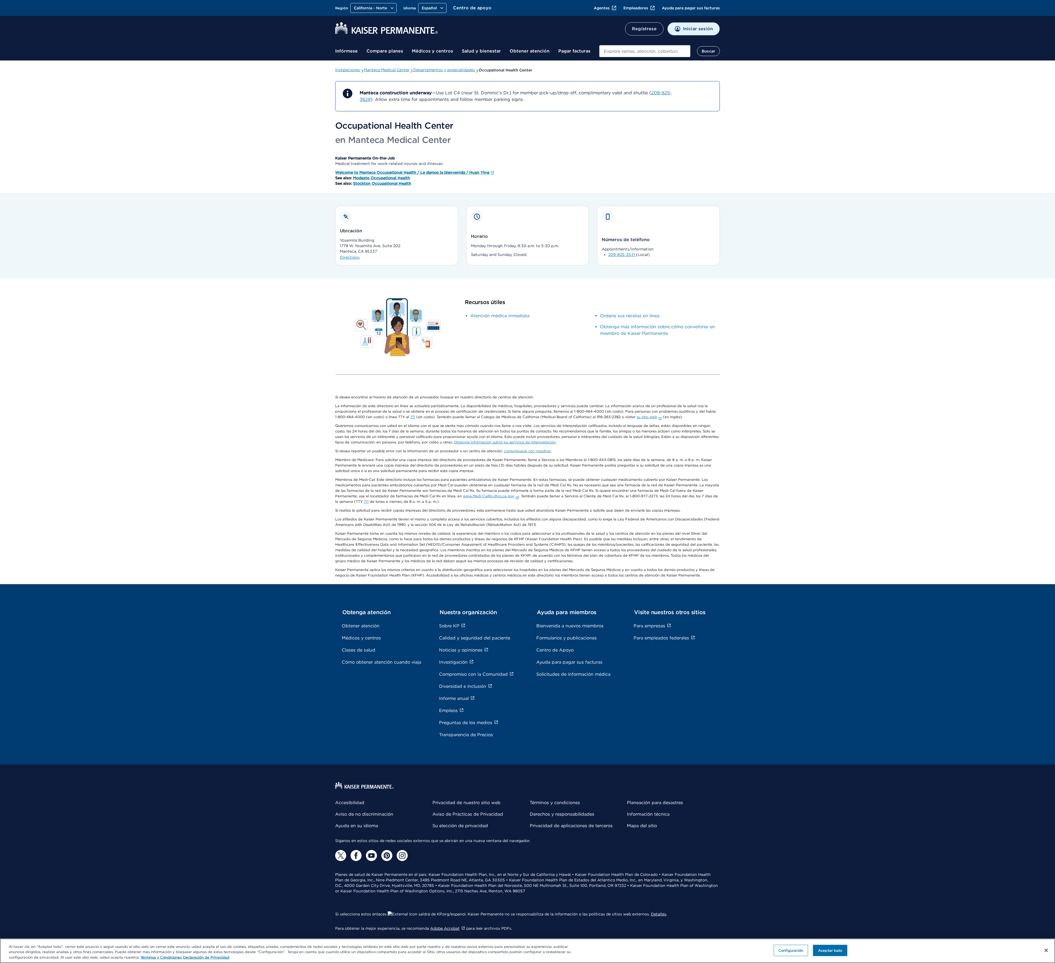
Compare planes (385, 51)
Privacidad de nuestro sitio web (466, 802)
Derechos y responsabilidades (562, 814)
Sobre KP (449, 625)
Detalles (658, 914)
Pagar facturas (574, 51)
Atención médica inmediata (499, 315)
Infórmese (346, 51)
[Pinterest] (386, 855)
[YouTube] (371, 855)
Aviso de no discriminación (364, 814)
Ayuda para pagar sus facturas (691, 8)
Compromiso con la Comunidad (473, 674)
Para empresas (649, 625)
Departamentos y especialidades (444, 70)
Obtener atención (529, 51)
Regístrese (644, 28)
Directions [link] (350, 257)
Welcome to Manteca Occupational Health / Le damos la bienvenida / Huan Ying (412, 172)
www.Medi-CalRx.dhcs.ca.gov (488, 496)
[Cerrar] (1046, 950)
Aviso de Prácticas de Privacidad (467, 814)
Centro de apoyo (472, 7)
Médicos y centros (432, 51)
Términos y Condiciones (161, 957)
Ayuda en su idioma (356, 825)
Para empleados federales (661, 638)
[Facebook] (356, 855)
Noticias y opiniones (460, 650)
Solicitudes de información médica (573, 674)
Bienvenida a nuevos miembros (570, 625)
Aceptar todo (830, 950)
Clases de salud (358, 650)
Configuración (791, 950)
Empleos (448, 710)
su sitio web (647, 417)
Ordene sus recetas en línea (629, 315)
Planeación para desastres (655, 802)
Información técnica (648, 814)
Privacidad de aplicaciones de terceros (571, 825)
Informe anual (454, 698)
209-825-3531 (622, 254)
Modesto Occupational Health (381, 178)
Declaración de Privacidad (206, 957)
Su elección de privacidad (460, 825)
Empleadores (635, 8)
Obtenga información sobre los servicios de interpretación (505, 442)
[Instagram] (402, 855)
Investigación (453, 662)
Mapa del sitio (642, 825)
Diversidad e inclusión (462, 686)
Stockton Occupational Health (382, 183)
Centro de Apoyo (555, 650)
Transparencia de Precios (466, 734)
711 (412, 417)
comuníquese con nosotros (527, 451)
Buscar (708, 51)
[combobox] (644, 51)
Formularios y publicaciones (566, 638)
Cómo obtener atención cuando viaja (381, 662)
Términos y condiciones (555, 802)
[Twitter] (340, 855)
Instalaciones (347, 70)
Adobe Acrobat (445, 928)
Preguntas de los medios (465, 722)
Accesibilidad (349, 802)
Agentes (602, 8)
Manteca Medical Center (387, 70)
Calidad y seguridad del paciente (474, 638)
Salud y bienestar (481, 51)
